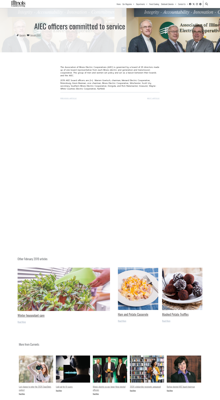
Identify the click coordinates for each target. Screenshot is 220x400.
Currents (23, 35)
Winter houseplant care (31, 315)
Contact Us (182, 4)
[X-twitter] (193, 4)
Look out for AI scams (64, 386)
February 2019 (35, 35)
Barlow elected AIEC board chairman (181, 386)
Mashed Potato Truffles (175, 314)
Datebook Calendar (167, 4)
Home (119, 4)
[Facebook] (190, 4)
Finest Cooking (154, 4)
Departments (140, 4)
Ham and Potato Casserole (133, 314)
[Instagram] (197, 4)
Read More (22, 322)
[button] (206, 4)
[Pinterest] (200, 4)
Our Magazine (127, 4)
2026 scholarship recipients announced (145, 386)
